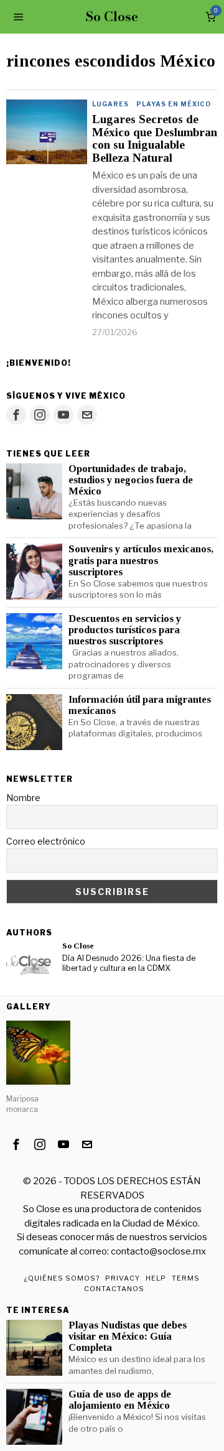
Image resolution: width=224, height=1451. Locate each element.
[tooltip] (16, 415)
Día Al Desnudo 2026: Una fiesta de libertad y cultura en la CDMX (128, 963)
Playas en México (173, 104)
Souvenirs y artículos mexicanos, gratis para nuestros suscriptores (140, 560)
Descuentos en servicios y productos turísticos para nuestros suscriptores (124, 630)
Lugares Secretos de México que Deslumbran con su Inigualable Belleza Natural (154, 139)
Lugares (110, 104)
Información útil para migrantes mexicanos (139, 705)
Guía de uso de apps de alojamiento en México (119, 1400)
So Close (78, 945)
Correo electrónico (45, 841)
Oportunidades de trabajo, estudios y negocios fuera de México (130, 480)
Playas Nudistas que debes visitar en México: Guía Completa (127, 1336)
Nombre (23, 797)
